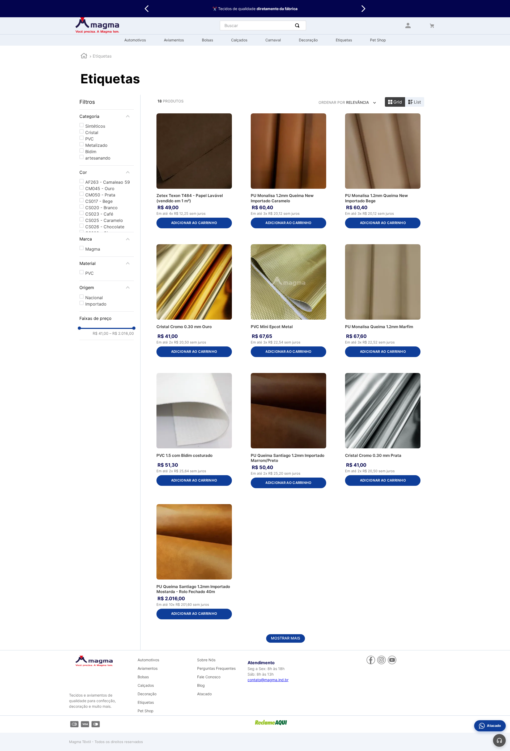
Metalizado (96, 145)
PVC (89, 138)
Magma (92, 249)
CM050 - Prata (100, 195)
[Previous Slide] (147, 8)
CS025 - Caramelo (104, 220)
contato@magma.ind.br (268, 679)
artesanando (97, 158)
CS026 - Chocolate (104, 226)
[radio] (395, 102)
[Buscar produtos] (298, 25)
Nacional (94, 297)
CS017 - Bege (99, 201)
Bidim (90, 151)
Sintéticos (95, 126)
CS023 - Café (99, 214)
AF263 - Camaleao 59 (107, 182)
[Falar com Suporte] (499, 740)
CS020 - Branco (101, 207)
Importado (96, 304)
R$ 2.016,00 (121, 333)
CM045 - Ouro (99, 188)
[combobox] (263, 25)
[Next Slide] (363, 8)
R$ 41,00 (100, 333)
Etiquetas (102, 56)
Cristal (91, 132)
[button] (106, 116)
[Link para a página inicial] (83, 56)
